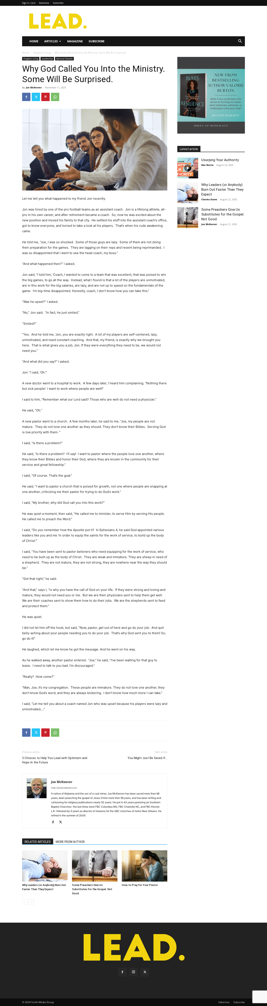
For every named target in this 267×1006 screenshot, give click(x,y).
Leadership (47, 58)
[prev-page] (24, 901)
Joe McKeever (34, 87)
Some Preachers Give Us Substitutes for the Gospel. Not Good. (92, 889)
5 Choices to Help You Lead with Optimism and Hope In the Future (54, 760)
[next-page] (31, 901)
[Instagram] (133, 972)
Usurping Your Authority (220, 160)
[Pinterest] (45, 97)
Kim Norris (207, 165)
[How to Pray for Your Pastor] (144, 866)
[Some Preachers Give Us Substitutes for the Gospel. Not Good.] (94, 866)
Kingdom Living (42, 52)
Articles (51, 41)
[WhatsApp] (55, 97)
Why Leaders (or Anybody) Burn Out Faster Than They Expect (222, 189)
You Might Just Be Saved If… (147, 758)
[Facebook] (26, 97)
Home (33, 41)
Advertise (44, 2)
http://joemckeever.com (64, 787)
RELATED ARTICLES (38, 841)
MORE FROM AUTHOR (70, 841)
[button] (240, 42)
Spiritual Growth (64, 58)
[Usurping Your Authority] (187, 168)
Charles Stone (209, 199)
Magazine (75, 41)
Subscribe (58, 2)
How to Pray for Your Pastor (140, 885)
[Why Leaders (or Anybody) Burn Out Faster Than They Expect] (45, 866)
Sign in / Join (29, 2)
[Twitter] (36, 97)
